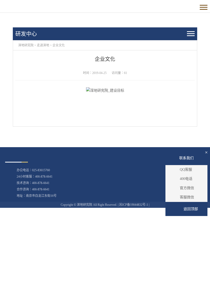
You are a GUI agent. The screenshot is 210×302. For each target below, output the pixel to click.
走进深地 (43, 45)
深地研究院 (26, 45)
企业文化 (58, 45)
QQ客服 (186, 169)
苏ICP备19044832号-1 (133, 205)
